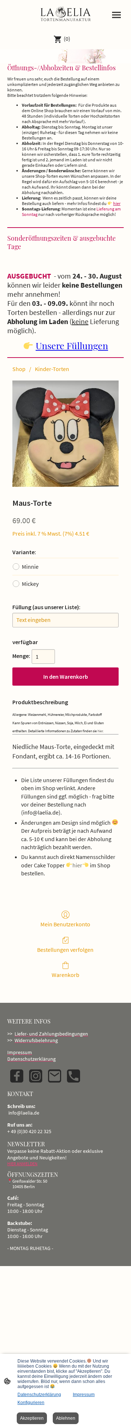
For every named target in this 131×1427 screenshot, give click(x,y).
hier (116, 203)
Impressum (84, 1394)
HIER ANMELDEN (22, 1163)
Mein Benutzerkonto (65, 924)
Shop (18, 368)
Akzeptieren (32, 1418)
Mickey (30, 583)
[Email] (54, 1076)
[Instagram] (35, 1076)
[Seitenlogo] (65, 14)
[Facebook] (16, 1076)
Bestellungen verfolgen (65, 949)
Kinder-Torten (52, 368)
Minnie (30, 566)
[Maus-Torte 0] (65, 434)
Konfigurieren (30, 1402)
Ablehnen (65, 1418)
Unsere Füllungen (72, 345)
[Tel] (73, 1076)
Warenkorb (65, 974)
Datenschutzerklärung (39, 1394)
